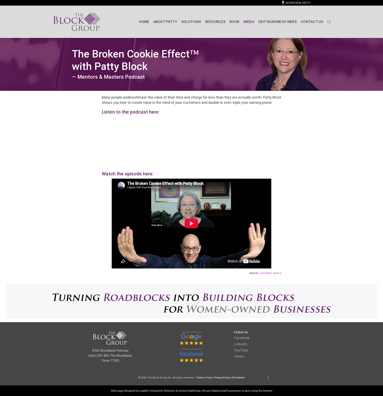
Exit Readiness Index (277, 22)
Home (144, 22)
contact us (312, 22)
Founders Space (270, 273)
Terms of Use (204, 377)
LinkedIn (240, 344)
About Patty (165, 22)
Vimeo (239, 356)
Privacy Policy (222, 377)
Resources (215, 22)
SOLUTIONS (191, 22)
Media (249, 22)
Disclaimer (238, 377)
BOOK (234, 22)
